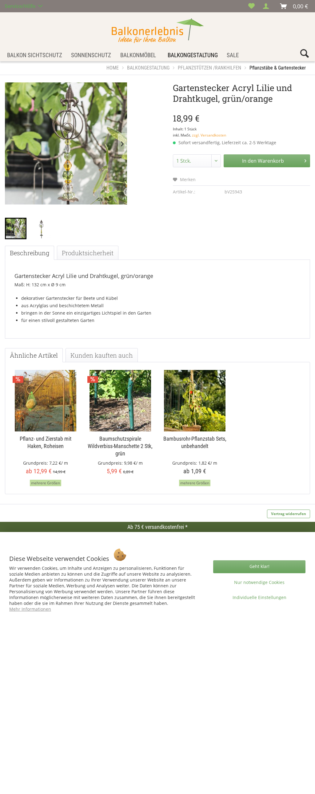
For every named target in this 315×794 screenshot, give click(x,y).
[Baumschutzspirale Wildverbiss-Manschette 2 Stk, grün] (120, 400)
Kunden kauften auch (101, 355)
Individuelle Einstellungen (259, 597)
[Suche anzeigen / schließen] (304, 55)
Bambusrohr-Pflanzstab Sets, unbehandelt (194, 442)
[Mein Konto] (268, 6)
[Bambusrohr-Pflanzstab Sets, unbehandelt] (195, 400)
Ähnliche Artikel (34, 355)
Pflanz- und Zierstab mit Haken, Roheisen (45, 442)
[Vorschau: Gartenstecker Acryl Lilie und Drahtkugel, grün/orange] (15, 228)
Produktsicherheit (88, 253)
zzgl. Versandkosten (209, 135)
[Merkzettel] (251, 6)
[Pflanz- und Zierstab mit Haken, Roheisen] (45, 400)
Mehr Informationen (30, 609)
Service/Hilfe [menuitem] (21, 5)
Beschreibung (29, 253)
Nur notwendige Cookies (259, 582)
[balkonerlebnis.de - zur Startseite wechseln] (158, 30)
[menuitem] (251, 6)
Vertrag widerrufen (288, 513)
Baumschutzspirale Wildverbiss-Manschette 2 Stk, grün (120, 446)
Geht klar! (259, 566)
